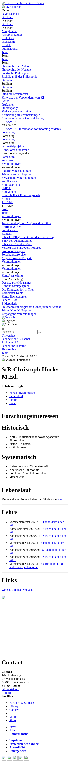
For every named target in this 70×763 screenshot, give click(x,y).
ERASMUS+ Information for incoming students (31, 129)
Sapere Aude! (10, 300)
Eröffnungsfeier (11, 226)
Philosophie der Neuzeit (16, 69)
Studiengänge (10, 108)
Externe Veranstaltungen (17, 170)
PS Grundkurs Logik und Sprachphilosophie (36, 565)
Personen (7, 160)
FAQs (5, 101)
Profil (5, 209)
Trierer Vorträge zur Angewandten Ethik (26, 223)
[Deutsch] (8, 317)
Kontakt (6, 45)
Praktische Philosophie (15, 73)
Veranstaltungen (11, 163)
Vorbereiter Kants (12, 293)
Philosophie (9, 349)
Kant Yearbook (11, 184)
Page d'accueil (10, 13)
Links (12, 403)
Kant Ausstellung (12, 275)
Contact (6, 692)
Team (5, 52)
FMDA (6, 188)
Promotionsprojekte (13, 251)
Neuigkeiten (9, 31)
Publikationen (10, 48)
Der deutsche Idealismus (17, 282)
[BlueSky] (10, 759)
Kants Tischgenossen (14, 296)
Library (13, 706)
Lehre (13, 399)
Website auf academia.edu (17, 589)
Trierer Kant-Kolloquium (17, 174)
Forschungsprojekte (14, 254)
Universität (8, 335)
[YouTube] (15, 759)
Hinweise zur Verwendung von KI (23, 97)
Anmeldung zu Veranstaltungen (21, 115)
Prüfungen (8, 104)
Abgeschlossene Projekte (17, 258)
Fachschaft (8, 41)
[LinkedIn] (26, 759)
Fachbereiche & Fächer (16, 339)
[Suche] (3, 329)
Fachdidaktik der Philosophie (19, 76)
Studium (7, 80)
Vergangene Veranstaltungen (19, 177)
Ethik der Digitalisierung (17, 240)
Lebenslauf (16, 396)
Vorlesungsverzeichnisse (17, 111)
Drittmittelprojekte (13, 146)
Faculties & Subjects (21, 702)
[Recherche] (39, 332)
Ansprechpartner (12, 34)
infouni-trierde (10, 689)
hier (59, 499)
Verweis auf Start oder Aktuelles (21, 247)
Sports (13, 716)
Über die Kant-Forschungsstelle (21, 195)
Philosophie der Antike (16, 66)
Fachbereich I (10, 342)
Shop (12, 720)
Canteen (14, 709)
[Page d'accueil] (12, 6)
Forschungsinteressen (22, 392)
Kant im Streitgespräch (16, 286)
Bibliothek (8, 38)
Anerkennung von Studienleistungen (24, 118)
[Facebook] (4, 759)
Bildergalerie (9, 303)
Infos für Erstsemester (15, 94)
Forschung (8, 132)
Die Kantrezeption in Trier (18, 289)
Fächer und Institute (14, 346)
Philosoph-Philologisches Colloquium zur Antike (31, 307)
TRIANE (7, 202)
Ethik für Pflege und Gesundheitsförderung (28, 237)
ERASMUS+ (10, 122)
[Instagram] (21, 759)
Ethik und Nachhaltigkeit (17, 244)
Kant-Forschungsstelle (15, 149)
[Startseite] (23, 3)
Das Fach (7, 17)
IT (10, 713)
